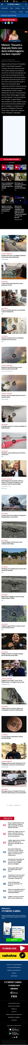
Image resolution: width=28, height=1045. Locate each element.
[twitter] (2, 1)
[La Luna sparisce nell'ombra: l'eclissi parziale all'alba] (14, 724)
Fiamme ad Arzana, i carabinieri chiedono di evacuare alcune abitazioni (13, 256)
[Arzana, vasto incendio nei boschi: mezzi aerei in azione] (14, 383)
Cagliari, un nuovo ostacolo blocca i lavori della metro (16, 897)
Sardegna (17, 8)
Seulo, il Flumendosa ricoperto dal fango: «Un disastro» (15, 883)
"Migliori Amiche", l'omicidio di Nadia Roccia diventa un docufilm (12, 654)
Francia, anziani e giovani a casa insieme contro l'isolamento (13, 310)
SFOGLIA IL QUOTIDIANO (8, 15)
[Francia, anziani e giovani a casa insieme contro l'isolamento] (14, 298)
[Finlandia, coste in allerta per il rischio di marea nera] (14, 440)
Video (11, 8)
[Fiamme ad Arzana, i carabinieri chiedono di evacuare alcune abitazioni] (14, 243)
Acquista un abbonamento (14, 967)
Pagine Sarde (14, 975)
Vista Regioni (8, 20)
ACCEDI (24, 1)
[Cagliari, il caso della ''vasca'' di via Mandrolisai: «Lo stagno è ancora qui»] (14, 668)
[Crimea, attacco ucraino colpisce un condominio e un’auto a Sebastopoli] (14, 696)
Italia (23, 8)
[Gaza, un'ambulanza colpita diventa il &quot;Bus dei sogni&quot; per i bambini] (7, 177)
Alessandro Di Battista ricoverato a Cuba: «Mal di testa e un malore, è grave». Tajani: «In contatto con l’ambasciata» (16, 852)
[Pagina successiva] (7, 805)
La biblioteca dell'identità (14, 970)
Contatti (14, 1011)
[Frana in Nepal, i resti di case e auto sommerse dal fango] (14, 530)
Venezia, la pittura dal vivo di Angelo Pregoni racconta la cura (12, 338)
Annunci (14, 973)
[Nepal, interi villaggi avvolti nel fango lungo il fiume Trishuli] (14, 584)
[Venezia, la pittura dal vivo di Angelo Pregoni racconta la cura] (14, 325)
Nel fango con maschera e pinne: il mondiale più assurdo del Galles (20, 185)
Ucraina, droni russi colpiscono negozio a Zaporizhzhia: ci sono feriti (13, 516)
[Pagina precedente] (21, 805)
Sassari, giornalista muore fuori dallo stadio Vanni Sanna (15, 869)
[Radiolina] (14, 955)
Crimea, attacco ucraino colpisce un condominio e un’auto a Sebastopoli (12, 709)
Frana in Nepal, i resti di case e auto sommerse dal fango (11, 542)
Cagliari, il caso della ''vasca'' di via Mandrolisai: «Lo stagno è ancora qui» (12, 681)
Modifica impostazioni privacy (14, 1014)
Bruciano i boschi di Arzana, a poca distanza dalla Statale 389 (11, 368)
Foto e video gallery (11, 159)
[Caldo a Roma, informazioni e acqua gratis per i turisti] (14, 271)
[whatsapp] (7, 1)
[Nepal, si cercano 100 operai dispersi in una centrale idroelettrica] (7, 200)
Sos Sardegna (13, 11)
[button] (2, 23)
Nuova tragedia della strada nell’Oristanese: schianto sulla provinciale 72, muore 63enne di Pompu (16, 825)
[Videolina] (14, 948)
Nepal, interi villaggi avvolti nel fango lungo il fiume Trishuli (12, 597)
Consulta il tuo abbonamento (14, 964)
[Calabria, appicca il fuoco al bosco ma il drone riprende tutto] (14, 613)
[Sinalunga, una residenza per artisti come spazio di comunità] (14, 556)
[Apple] (14, 1029)
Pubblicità (14, 1008)
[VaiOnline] (14, 993)
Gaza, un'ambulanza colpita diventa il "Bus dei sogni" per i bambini (7, 185)
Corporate (14, 1020)
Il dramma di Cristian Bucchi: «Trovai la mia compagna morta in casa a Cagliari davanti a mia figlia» (16, 861)
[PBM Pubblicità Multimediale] (14, 996)
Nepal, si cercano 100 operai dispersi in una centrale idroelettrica (7, 208)
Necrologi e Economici (14, 1006)
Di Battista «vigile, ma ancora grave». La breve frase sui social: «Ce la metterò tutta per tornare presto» (16, 834)
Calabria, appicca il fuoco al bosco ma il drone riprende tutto (13, 626)
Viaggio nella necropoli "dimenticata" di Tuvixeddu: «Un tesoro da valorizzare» (13, 764)
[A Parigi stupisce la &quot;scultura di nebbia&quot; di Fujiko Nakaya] (14, 414)
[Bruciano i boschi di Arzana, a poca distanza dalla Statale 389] (14, 355)
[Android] (14, 1033)
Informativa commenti (14, 1017)
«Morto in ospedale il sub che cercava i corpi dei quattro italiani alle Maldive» (16, 891)
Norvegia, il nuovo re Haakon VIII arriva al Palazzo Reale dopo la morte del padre (13, 791)
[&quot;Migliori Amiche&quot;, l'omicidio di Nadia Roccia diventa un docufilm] (14, 641)
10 (18, 805)
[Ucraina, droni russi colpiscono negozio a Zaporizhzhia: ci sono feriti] (14, 503)
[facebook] (5, 1)
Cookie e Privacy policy (14, 1003)
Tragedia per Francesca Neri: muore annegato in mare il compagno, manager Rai (16, 876)
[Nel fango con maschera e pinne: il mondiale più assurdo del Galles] (21, 177)
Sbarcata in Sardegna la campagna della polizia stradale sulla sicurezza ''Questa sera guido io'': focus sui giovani (20, 211)
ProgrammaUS (4, 8)
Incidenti (21, 11)
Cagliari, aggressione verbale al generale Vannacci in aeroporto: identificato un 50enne (16, 842)
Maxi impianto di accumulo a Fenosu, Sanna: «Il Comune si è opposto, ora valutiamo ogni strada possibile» (12, 482)
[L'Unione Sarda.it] (14, 4)
